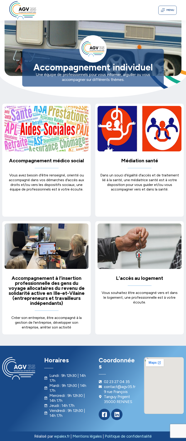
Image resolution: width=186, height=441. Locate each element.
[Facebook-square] (104, 414)
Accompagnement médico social (46, 161)
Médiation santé (139, 161)
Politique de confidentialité (128, 436)
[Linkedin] (116, 414)
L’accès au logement (139, 278)
